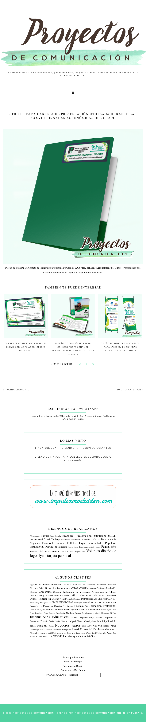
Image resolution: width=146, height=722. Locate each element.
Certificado (65, 539)
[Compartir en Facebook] (87, 364)
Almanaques (35, 536)
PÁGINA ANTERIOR (129, 390)
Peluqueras (66, 629)
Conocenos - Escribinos (73, 670)
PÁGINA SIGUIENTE (17, 390)
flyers (42, 555)
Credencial (75, 539)
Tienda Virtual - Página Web (72, 551)
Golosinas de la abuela (91, 613)
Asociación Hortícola (106, 584)
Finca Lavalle (49, 613)
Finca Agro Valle (108, 609)
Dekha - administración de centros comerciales (93, 595)
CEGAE (82, 588)
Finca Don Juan (36, 613)
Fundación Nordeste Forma (68, 613)
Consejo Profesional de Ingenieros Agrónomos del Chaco (84, 592)
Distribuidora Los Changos (93, 598)
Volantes (93, 550)
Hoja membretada (90, 543)
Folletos (71, 543)
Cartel (47, 539)
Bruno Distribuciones (57, 588)
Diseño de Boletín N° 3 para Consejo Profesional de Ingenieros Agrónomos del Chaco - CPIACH (73, 349)
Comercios (45, 592)
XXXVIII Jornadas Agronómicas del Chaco (75, 636)
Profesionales (101, 629)
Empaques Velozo (81, 602)
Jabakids (64, 621)
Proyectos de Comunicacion (95, 713)
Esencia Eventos (54, 609)
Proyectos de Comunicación (33, 713)
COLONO (91, 588)
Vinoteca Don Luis (44, 636)
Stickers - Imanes (48, 551)
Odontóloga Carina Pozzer (41, 629)
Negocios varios (68, 625)
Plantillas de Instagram (56, 546)
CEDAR (75, 588)
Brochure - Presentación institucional (84, 536)
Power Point (73, 546)
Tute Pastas (107, 632)
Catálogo (55, 539)
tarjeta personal (59, 555)
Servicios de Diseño (73, 666)
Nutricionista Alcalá (107, 625)
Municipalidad (90, 621)
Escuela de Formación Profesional (95, 606)
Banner (45, 536)
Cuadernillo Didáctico (90, 539)
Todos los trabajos (73, 661)
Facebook (48, 543)
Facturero (60, 543)
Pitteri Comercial (82, 629)
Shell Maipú (97, 633)
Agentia (33, 584)
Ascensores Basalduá (49, 584)
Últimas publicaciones (73, 657)
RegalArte (71, 633)
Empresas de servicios (102, 602)
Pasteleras (57, 629)
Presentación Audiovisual (89, 546)
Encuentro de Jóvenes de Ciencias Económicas (52, 606)
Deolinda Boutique (72, 598)
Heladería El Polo (108, 613)
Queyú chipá (45, 632)
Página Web (108, 546)
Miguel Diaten (76, 621)
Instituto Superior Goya (82, 617)
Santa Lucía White (83, 633)
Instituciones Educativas (49, 617)
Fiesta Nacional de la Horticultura (82, 609)
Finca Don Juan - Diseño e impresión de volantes (73, 448)
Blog (52, 536)
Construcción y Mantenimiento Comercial (50, 595)
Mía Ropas (49, 625)
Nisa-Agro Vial (89, 625)
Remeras (33, 551)
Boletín (58, 535)
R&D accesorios (58, 632)
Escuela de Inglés (37, 609)
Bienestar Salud (37, 588)
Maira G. (137, 713)
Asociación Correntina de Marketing (78, 584)
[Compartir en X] (80, 364)
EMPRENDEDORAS (62, 602)
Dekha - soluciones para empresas (47, 598)
